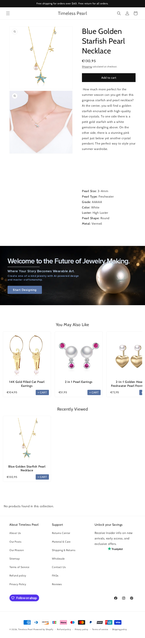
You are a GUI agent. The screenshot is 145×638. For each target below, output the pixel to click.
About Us (15, 533)
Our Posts (15, 541)
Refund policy (17, 575)
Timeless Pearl (25, 629)
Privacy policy (81, 629)
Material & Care (61, 541)
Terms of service (100, 629)
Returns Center (61, 533)
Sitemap (14, 558)
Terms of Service (19, 567)
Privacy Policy (17, 584)
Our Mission (16, 550)
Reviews (57, 584)
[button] (8, 13)
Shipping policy (119, 629)
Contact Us (59, 567)
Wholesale (58, 558)
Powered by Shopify (43, 629)
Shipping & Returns (63, 550)
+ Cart (42, 392)
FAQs (55, 575)
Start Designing (25, 290)
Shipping (87, 66)
